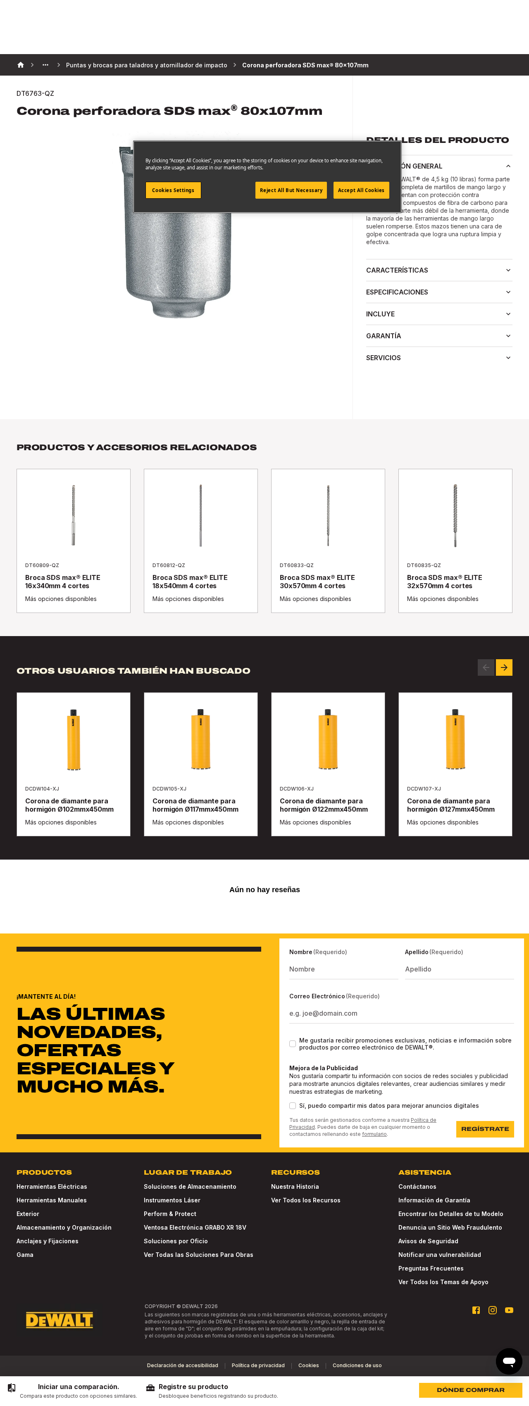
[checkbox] (292, 1043)
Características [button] (397, 270)
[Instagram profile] (492, 1310)
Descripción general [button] (404, 166)
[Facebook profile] (476, 1310)
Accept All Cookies (361, 190)
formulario (374, 1134)
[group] (72, 1391)
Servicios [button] (383, 358)
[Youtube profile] (509, 1310)
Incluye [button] (380, 314)
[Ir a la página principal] (59, 1320)
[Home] (21, 65)
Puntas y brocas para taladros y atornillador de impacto (146, 65)
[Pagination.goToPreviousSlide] (486, 667)
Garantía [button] (383, 336)
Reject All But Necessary (291, 190)
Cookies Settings (173, 190)
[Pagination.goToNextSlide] (504, 667)
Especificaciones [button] (397, 292)
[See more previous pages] (45, 65)
